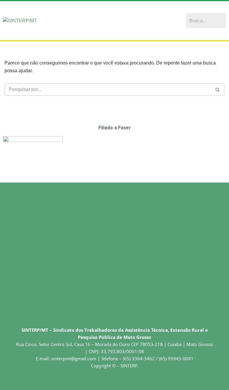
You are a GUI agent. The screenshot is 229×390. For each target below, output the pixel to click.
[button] (120, 20)
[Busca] (218, 89)
